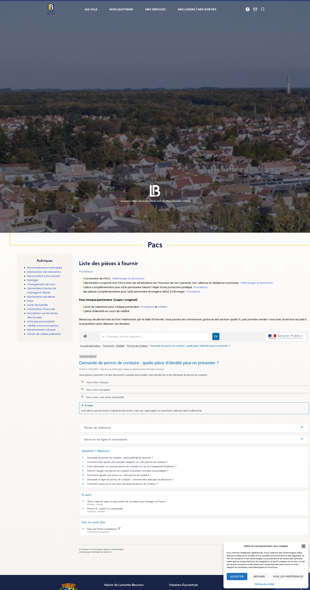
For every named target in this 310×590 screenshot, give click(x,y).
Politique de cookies (264, 584)
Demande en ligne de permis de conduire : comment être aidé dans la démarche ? (130, 479)
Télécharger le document (128, 278)
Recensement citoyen (41, 330)
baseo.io (108, 552)
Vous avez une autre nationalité (104, 397)
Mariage (32, 280)
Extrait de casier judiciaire (44, 334)
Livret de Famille (37, 305)
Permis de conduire (137, 345)
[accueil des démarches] (85, 336)
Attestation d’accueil (41, 309)
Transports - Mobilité (114, 345)
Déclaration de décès (41, 297)
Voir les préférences (288, 576)
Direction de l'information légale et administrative (102, 549)
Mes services (140, 201)
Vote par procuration (41, 321)
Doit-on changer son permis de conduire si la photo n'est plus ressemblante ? (127, 470)
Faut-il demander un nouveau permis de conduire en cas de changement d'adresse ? (131, 466)
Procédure (86, 271)
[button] (303, 546)
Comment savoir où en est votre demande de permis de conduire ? (122, 483)
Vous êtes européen (97, 389)
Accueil (125, 201)
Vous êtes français (97, 382)
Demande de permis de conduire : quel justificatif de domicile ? (120, 457)
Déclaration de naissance (44, 272)
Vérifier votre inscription (42, 326)
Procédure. (194, 291)
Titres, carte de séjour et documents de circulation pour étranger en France (126, 501)
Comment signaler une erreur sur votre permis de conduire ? (119, 475)
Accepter (237, 576)
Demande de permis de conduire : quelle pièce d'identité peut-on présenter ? (190, 345)
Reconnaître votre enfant (43, 276)
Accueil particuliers (90, 345)
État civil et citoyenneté (166, 201)
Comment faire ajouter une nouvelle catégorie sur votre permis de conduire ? (127, 462)
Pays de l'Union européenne (102, 529)
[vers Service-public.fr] (286, 337)
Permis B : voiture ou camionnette (105, 508)
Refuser (259, 576)
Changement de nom (41, 284)
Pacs (30, 301)
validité (162, 307)
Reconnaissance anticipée (44, 268)
